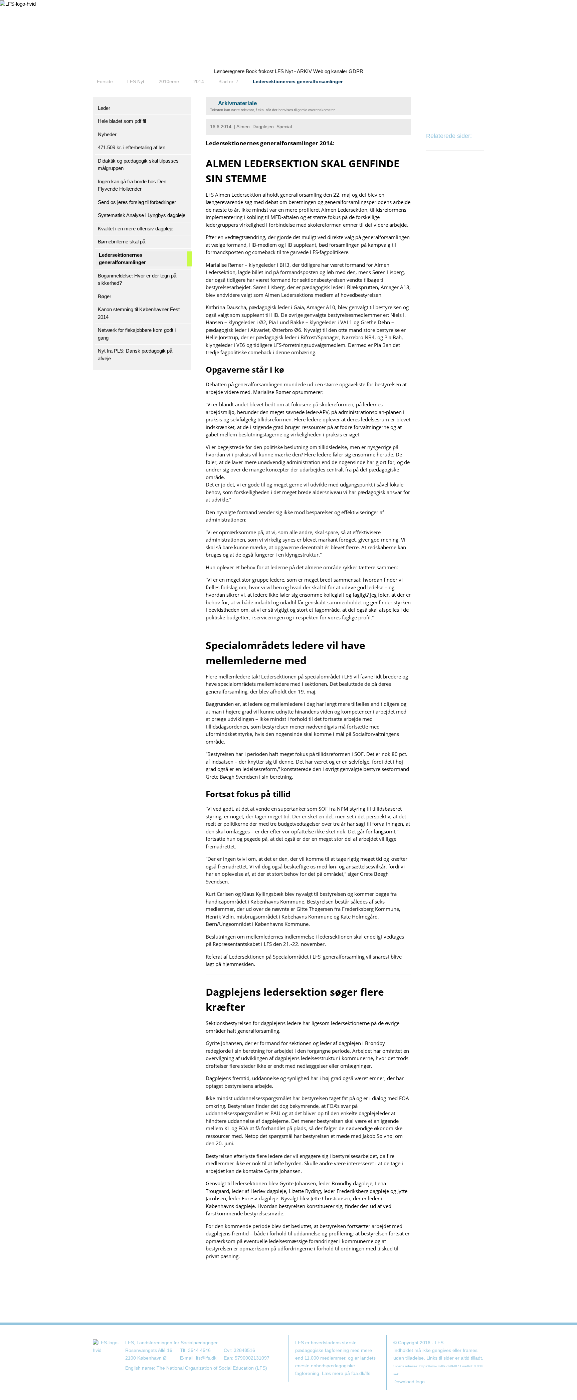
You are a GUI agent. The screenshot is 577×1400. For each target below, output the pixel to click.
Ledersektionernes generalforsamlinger (298, 81)
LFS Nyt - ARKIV (293, 71)
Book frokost (259, 71)
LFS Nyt (135, 81)
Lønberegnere (229, 71)
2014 (198, 81)
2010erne (169, 81)
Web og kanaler (330, 71)
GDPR (356, 71)
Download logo (409, 1381)
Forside (105, 81)
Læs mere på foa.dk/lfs (346, 1373)
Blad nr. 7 (228, 81)
